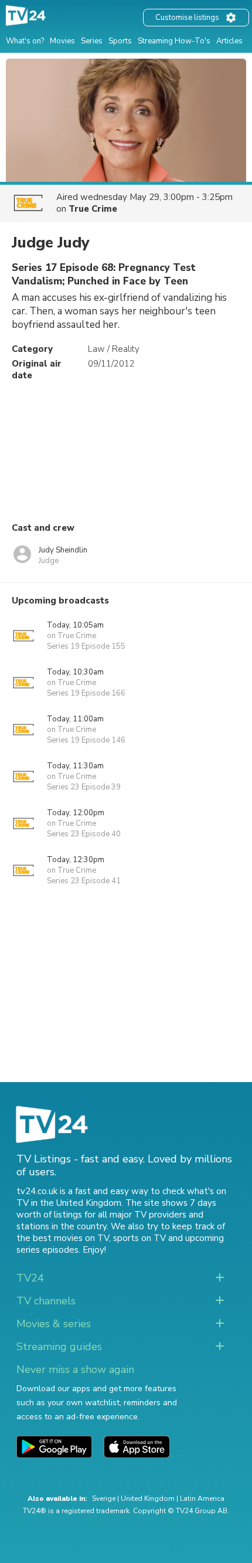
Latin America (202, 1498)
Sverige (103, 1498)
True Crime (93, 209)
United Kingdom (148, 1498)
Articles (229, 41)
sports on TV (139, 1238)
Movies (62, 41)
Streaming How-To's (174, 41)
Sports (120, 41)
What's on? (25, 41)
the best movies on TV (62, 1238)
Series (92, 41)
